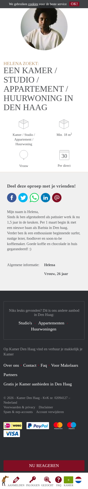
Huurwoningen (43, 329)
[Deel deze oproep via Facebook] (11, 197)
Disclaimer (46, 407)
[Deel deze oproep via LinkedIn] (45, 197)
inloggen (33, 485)
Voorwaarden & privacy (19, 407)
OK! (74, 4)
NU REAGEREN (44, 465)
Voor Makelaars (64, 365)
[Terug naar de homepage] (5, 481)
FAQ (58, 485)
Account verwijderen (50, 412)
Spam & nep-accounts (18, 412)
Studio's (25, 323)
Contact (29, 365)
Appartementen (51, 323)
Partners (10, 374)
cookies (33, 4)
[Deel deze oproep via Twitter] (23, 197)
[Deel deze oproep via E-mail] (56, 197)
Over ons (11, 365)
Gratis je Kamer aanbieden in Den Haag (38, 384)
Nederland (10, 402)
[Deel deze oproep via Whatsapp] (34, 197)
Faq (44, 365)
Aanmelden (16, 485)
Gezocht (47, 485)
